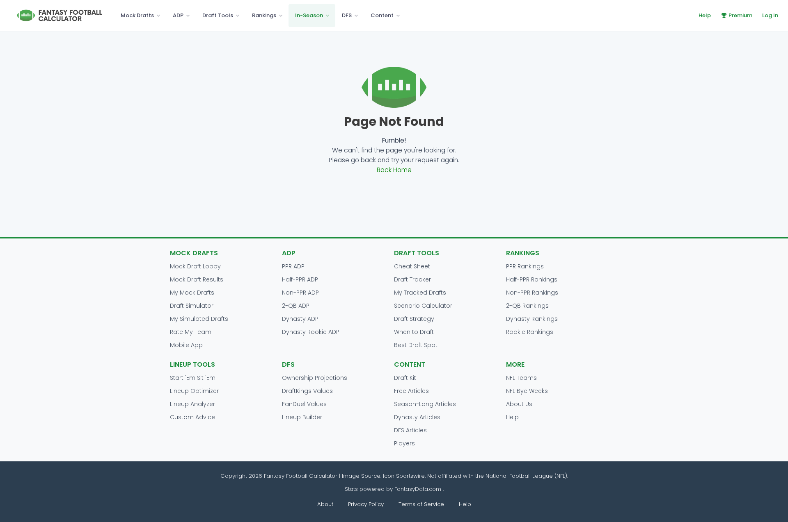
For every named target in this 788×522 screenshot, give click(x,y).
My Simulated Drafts (199, 319)
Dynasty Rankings (532, 319)
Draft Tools (217, 15)
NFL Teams (521, 378)
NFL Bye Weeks (527, 391)
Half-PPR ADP (300, 279)
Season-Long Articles (425, 404)
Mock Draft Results (196, 279)
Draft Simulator (191, 306)
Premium (740, 15)
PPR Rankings (525, 266)
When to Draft (414, 332)
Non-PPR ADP (300, 292)
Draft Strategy (414, 319)
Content (382, 15)
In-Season (309, 15)
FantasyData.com (418, 489)
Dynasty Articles (417, 417)
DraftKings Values (307, 391)
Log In (770, 15)
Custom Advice (192, 417)
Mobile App (186, 345)
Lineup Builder (302, 417)
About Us (519, 404)
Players (404, 443)
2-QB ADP (295, 306)
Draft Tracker (412, 279)
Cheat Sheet (412, 266)
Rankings (264, 15)
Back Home (394, 170)
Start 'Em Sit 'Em (192, 378)
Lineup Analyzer (192, 404)
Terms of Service (421, 504)
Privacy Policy (366, 504)
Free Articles (411, 391)
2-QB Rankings (527, 306)
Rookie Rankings (529, 332)
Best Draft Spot (416, 345)
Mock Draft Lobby (195, 266)
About (325, 504)
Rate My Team (190, 332)
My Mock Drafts (192, 292)
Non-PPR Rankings (532, 292)
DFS (347, 15)
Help (705, 15)
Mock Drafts (137, 15)
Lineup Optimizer (194, 391)
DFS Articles (410, 430)
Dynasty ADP (300, 319)
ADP (178, 15)
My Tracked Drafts (420, 292)
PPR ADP (293, 266)
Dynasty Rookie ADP (310, 332)
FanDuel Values (304, 404)
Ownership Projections (314, 378)
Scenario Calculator (423, 306)
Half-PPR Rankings (531, 279)
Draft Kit (405, 378)
